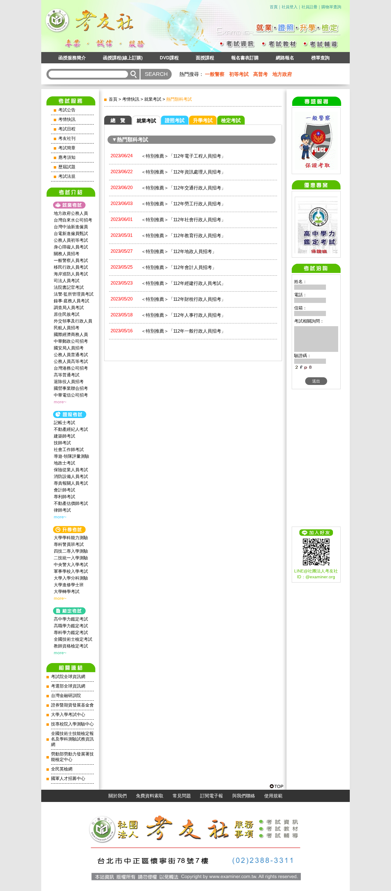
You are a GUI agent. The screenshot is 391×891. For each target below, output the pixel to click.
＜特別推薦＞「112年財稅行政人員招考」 (183, 299)
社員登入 (290, 7)
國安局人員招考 (69, 347)
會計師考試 (64, 489)
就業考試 (152, 99)
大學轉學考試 (66, 591)
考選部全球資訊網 (68, 686)
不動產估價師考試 (71, 503)
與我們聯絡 (243, 795)
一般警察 (215, 74)
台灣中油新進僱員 (71, 226)
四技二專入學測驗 (71, 551)
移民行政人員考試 (71, 267)
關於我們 (117, 795)
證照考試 (175, 120)
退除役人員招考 (69, 381)
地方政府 (282, 74)
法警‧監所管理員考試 (73, 294)
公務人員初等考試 (71, 240)
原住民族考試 (66, 314)
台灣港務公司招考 (71, 368)
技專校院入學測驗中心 (72, 724)
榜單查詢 (320, 57)
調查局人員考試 (69, 307)
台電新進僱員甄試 (71, 233)
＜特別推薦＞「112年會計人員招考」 (179, 267)
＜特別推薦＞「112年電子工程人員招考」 (183, 155)
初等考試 (239, 74)
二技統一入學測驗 (71, 557)
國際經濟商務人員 (71, 334)
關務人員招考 (66, 253)
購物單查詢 (331, 7)
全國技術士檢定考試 (73, 639)
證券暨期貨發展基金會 (72, 705)
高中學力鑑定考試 (71, 619)
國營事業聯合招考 (71, 388)
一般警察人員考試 (71, 260)
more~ (60, 401)
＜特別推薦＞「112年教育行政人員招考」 (183, 235)
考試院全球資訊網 (68, 676)
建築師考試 (64, 436)
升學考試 (203, 120)
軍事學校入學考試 (71, 571)
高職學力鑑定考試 (71, 625)
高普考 (260, 74)
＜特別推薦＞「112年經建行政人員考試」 (183, 283)
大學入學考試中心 (68, 714)
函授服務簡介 (72, 57)
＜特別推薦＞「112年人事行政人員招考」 (183, 315)
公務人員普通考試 (71, 354)
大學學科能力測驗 (71, 537)
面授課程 (205, 57)
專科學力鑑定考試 (71, 632)
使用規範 (273, 795)
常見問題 (182, 795)
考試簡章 (66, 148)
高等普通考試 (66, 374)
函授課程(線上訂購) (123, 57)
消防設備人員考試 (71, 476)
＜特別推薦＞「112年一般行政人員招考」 (183, 331)
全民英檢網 (61, 769)
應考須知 (66, 157)
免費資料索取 (149, 795)
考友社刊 (66, 138)
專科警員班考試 (69, 544)
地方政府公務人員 (71, 213)
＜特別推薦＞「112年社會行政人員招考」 (183, 219)
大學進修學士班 (69, 584)
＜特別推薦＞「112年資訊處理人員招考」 (183, 171)
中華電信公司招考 (71, 395)
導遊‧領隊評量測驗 (71, 456)
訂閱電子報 (211, 795)
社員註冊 (309, 7)
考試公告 (66, 110)
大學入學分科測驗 (71, 578)
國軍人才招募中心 (68, 778)
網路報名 (285, 57)
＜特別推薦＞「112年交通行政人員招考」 (183, 187)
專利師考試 (64, 496)
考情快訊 (66, 119)
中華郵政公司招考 (71, 341)
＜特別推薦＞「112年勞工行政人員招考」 (183, 203)
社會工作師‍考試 (69, 449)
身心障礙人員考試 (71, 246)
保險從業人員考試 (71, 469)
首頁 (274, 7)
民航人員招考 (66, 327)
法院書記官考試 (69, 287)
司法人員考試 (66, 280)
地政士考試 (64, 462)
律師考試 (62, 510)
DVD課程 (169, 57)
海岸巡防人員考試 (71, 273)
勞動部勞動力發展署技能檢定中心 (72, 757)
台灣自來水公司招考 (73, 220)
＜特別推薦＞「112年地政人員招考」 (179, 251)
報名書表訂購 (245, 57)
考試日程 (66, 129)
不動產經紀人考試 (71, 429)
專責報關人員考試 (71, 483)
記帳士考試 (64, 422)
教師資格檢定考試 (71, 645)
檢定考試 (231, 120)
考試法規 (66, 176)
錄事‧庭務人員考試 (71, 300)
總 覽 (118, 120)
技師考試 (62, 442)
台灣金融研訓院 (66, 695)
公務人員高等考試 (71, 361)
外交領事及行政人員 (73, 321)
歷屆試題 (66, 167)
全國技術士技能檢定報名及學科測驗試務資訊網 (72, 739)
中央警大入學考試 (71, 564)
